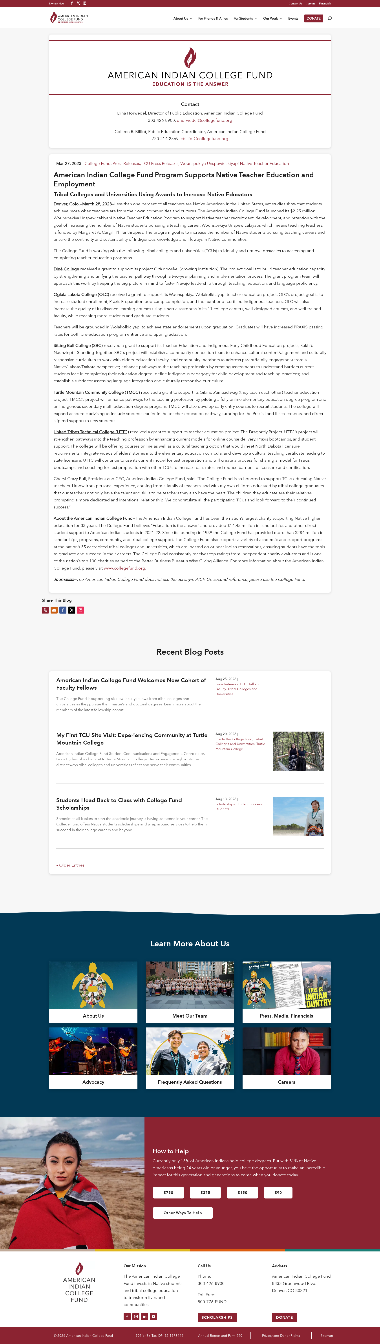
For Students (243, 18)
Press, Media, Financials (286, 1016)
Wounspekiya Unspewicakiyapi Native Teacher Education (234, 163)
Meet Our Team (190, 1016)
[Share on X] (71, 610)
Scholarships (225, 804)
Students (222, 809)
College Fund (97, 163)
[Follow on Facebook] (127, 1316)
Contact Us (295, 3)
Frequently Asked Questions (190, 1082)
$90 (278, 1192)
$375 (205, 1192)
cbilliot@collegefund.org (204, 138)
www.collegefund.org (124, 568)
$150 (242, 1192)
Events (293, 18)
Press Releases (126, 163)
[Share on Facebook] (62, 610)
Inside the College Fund (234, 739)
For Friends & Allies (213, 18)
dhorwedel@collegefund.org (204, 120)
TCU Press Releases (160, 163)
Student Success (249, 804)
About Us (181, 18)
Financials (325, 3)
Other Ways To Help (183, 1213)
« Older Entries (70, 865)
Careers (310, 3)
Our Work (270, 18)
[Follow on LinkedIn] (144, 1316)
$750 (168, 1192)
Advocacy (93, 1082)
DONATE (314, 18)
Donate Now (56, 3)
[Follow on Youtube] (153, 1316)
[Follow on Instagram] (135, 1316)
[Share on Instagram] (80, 610)
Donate (284, 1317)
